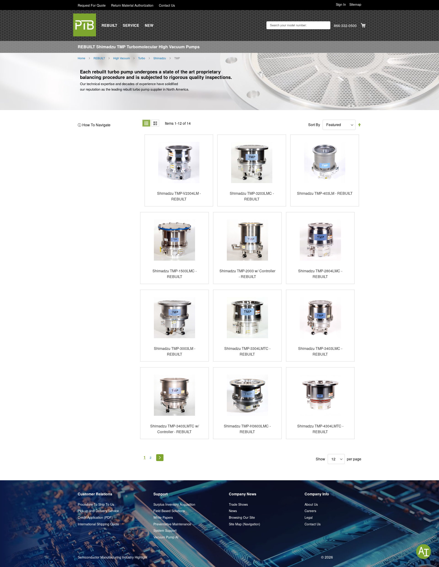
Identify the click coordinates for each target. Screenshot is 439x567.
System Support (165, 530)
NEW (149, 25)
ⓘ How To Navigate (94, 124)
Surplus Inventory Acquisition (174, 504)
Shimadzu (159, 58)
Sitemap (355, 4)
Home (81, 58)
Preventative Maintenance (172, 524)
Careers (310, 511)
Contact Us (167, 5)
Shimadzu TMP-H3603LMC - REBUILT (247, 429)
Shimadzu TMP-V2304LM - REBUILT (179, 196)
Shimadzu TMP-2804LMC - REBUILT (320, 273)
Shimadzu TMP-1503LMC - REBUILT (175, 273)
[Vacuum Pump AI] (423, 551)
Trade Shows (238, 504)
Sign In (341, 4)
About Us (311, 504)
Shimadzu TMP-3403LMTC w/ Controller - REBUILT (174, 429)
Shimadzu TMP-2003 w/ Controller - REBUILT (247, 273)
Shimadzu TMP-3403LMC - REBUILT (320, 351)
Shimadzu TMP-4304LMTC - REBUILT (320, 429)
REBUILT (109, 25)
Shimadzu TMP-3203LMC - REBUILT (252, 196)
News (233, 511)
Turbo (141, 58)
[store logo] (84, 25)
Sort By (314, 124)
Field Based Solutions (169, 511)
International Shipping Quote (98, 524)
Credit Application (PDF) (95, 517)
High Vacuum (121, 58)
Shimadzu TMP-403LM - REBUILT (325, 193)
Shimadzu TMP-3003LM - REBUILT (174, 351)
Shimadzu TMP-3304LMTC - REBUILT (247, 351)
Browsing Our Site (242, 517)
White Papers (163, 517)
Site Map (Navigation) (244, 524)
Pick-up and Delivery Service (98, 511)
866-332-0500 (345, 25)
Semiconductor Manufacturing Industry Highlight (112, 557)
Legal (309, 517)
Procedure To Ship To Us (96, 504)
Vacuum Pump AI (165, 537)
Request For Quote (92, 5)
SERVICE (131, 25)
